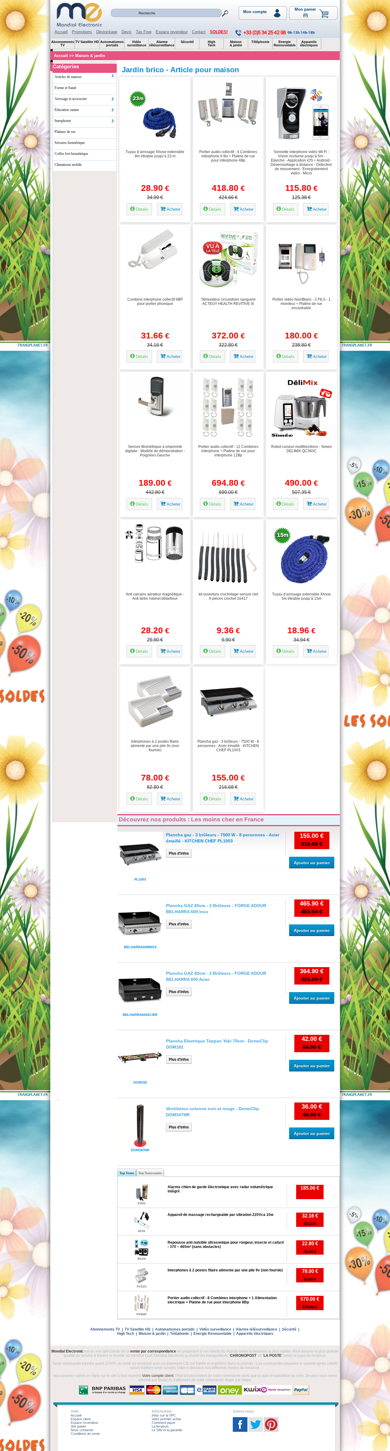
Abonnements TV (105, 1329)
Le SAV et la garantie (167, 1430)
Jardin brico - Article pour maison (180, 70)
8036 (141, 1231)
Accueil (61, 32)
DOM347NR (140, 1150)
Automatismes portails (175, 1329)
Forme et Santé (65, 88)
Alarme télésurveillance (256, 1329)
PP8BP (141, 1314)
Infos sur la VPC (164, 1415)
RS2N (141, 1258)
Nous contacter (82, 1430)
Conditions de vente (85, 1433)
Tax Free (143, 32)
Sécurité (289, 1329)
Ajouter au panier (312, 862)
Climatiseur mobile (68, 165)
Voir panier (78, 1426)
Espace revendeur (172, 32)
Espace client (80, 1419)
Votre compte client (157, 1376)
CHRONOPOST (243, 1355)
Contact (199, 32)
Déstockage (106, 32)
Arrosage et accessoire (71, 99)
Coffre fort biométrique (71, 154)
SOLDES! (219, 32)
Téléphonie (179, 1333)
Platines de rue (65, 132)
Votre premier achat (166, 1419)
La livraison (160, 1426)
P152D (142, 1286)
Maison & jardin (90, 55)
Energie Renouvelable (212, 1333)
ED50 (142, 1203)
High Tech (125, 1333)
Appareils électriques (254, 1333)
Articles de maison (68, 77)
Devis (127, 32)
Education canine (67, 110)
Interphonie (63, 121)
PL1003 (140, 879)
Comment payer (164, 1422)
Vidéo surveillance (215, 1329)
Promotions (82, 32)
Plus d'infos (179, 853)
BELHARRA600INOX (140, 947)
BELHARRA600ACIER (140, 1015)
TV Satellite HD (138, 1329)
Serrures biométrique (70, 143)
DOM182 (140, 1082)
